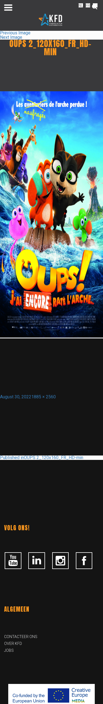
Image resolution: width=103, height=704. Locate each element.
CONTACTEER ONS (20, 636)
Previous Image (15, 32)
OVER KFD (13, 643)
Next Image (11, 37)
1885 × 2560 (43, 396)
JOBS (9, 650)
